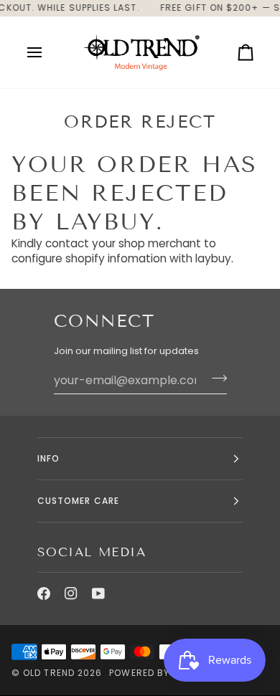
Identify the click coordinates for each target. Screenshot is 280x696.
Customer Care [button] (78, 501)
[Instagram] (71, 593)
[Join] (215, 378)
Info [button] (48, 458)
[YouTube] (98, 593)
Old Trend (49, 673)
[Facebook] (43, 593)
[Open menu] (47, 52)
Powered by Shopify (160, 673)
